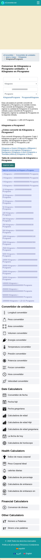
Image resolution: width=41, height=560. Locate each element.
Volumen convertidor (17, 333)
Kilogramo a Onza (24, 154)
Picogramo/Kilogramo (30, 97)
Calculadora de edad (18, 415)
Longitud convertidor (17, 312)
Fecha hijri (13, 402)
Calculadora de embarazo (20, 484)
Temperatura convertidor (19, 347)
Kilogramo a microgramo (11, 150)
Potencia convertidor (17, 360)
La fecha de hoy (15, 436)
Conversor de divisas (18, 507)
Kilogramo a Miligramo (27, 148)
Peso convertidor (16, 319)
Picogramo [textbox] (9, 94)
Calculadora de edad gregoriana (23, 429)
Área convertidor (15, 326)
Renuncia (24, 545)
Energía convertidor (17, 340)
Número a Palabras (17, 521)
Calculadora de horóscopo (20, 443)
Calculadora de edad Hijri (20, 422)
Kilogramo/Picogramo (11, 97)
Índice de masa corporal (19, 457)
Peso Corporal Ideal (17, 463)
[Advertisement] (20, 27)
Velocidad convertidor (18, 381)
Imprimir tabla (8, 165)
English (28, 553)
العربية (18, 553)
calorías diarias (15, 470)
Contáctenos (34, 545)
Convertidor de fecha (18, 395)
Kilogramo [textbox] (9, 84)
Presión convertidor (17, 354)
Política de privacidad (10, 545)
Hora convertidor (16, 374)
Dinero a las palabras (18, 528)
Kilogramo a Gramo (9, 148)
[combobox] (20, 84)
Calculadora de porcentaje (20, 477)
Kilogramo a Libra (19, 152)
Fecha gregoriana (16, 409)
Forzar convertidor (16, 367)
